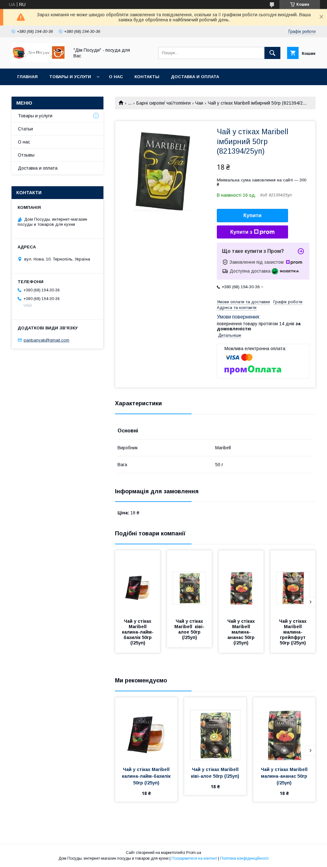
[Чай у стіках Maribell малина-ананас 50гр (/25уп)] (241, 582)
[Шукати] (272, 53)
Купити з (241, 232)
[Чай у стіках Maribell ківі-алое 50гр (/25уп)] (189, 582)
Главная (27, 76)
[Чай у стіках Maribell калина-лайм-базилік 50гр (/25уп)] (137, 582)
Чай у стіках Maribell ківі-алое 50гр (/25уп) (189, 629)
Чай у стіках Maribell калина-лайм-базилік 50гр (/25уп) (138, 632)
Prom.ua (193, 852)
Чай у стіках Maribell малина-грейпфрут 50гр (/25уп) (293, 632)
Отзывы (26, 155)
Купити (252, 215)
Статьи (25, 128)
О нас (116, 76)
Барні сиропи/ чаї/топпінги (163, 103)
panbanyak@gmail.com (46, 340)
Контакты (146, 76)
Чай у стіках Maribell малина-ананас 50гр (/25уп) (241, 632)
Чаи (199, 103)
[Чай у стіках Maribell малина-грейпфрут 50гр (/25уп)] (292, 582)
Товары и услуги (70, 76)
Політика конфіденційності (244, 858)
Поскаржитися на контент (194, 858)
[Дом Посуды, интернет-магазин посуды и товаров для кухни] (38, 60)
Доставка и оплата (195, 76)
